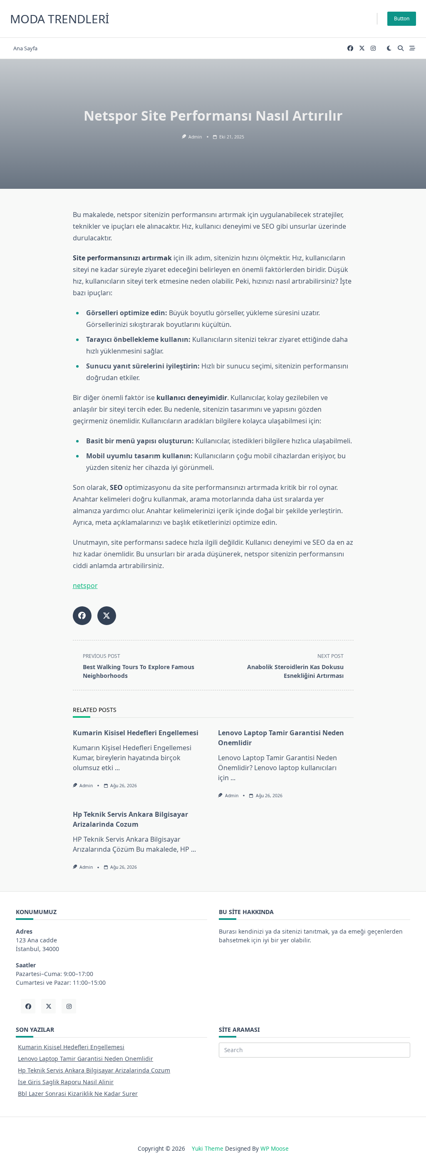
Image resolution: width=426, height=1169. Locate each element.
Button (401, 18)
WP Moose (274, 1148)
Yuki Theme (207, 1148)
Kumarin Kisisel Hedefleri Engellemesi (135, 732)
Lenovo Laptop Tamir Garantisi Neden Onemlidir (85, 1059)
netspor (85, 585)
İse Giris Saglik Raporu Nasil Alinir (66, 1082)
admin (195, 137)
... (117, 767)
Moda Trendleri (59, 19)
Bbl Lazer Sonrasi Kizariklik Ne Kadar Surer (78, 1093)
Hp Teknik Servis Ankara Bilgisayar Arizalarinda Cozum (94, 1070)
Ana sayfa (25, 48)
